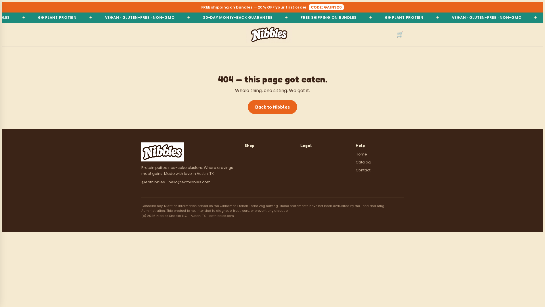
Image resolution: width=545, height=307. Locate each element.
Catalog (363, 162)
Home (361, 154)
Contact (363, 170)
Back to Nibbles (272, 107)
